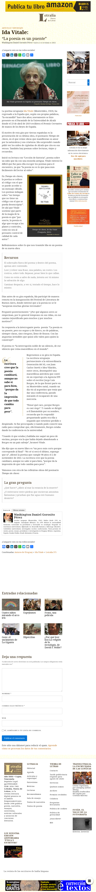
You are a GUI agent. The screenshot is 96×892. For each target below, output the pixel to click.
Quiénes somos (57, 787)
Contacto (54, 770)
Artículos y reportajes (12, 28)
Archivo (53, 791)
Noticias (31, 786)
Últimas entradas (19, 510)
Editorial (31, 768)
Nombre (6, 693)
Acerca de (6, 510)
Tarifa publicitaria (58, 776)
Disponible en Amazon (53, 234)
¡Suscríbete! (55, 819)
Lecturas (31, 790)
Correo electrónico (13, 706)
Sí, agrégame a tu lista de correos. (22, 730)
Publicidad (78, 115)
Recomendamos (34, 794)
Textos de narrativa (36, 802)
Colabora (54, 798)
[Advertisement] (32, 572)
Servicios (54, 783)
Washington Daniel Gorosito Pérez (34, 516)
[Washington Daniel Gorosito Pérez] (8, 517)
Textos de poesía (34, 806)
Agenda (30, 772)
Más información (81, 201)
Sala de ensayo (34, 798)
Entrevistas (32, 782)
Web (4, 718)
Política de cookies (58, 809)
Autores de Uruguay (24, 552)
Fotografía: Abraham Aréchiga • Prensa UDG (46, 104)
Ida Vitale (28, 111)
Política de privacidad (55, 813)
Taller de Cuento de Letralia (77, 194)
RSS (51, 823)
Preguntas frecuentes (55, 803)
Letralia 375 (51, 552)
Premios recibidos (58, 795)
